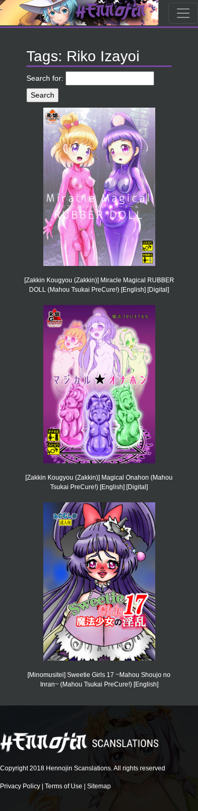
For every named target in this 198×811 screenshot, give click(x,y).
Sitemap (99, 786)
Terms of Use (63, 786)
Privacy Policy (20, 786)
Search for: (44, 78)
